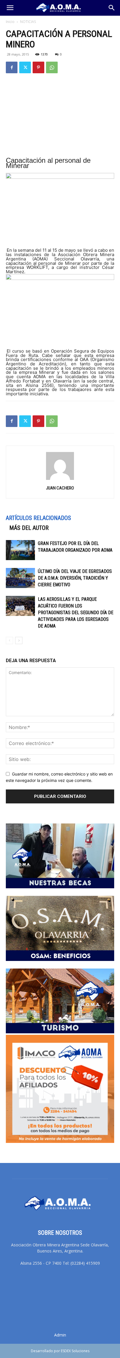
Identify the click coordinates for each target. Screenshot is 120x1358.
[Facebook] (11, 67)
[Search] (112, 8)
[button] (10, 8)
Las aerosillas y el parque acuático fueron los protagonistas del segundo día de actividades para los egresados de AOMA (75, 612)
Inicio (10, 21)
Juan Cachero (60, 488)
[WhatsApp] (52, 67)
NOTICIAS (28, 21)
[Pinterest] (38, 67)
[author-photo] (60, 479)
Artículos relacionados (38, 517)
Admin (60, 1335)
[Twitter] (25, 67)
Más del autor (29, 527)
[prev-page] (9, 640)
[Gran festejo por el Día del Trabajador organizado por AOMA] (20, 550)
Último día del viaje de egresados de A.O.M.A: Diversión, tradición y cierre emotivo (75, 578)
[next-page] (18, 640)
